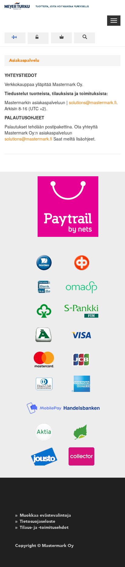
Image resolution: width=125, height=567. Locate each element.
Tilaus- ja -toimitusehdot (44, 528)
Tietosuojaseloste (37, 521)
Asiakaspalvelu (24, 60)
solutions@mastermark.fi (93, 102)
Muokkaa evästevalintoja (45, 515)
